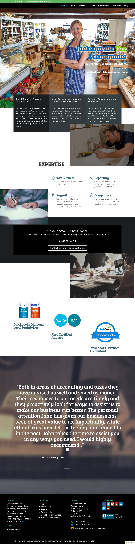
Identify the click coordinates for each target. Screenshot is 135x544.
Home (64, 6)
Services (81, 6)
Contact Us (103, 6)
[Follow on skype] (104, 508)
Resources (116, 6)
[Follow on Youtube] (108, 508)
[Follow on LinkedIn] (121, 504)
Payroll (61, 195)
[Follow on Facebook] (104, 504)
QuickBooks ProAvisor (51, 515)
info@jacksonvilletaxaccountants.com (90, 528)
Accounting (46, 506)
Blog (126, 6)
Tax (42, 504)
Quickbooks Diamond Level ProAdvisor (29, 326)
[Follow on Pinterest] (116, 504)
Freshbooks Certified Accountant (104, 349)
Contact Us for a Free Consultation (67, 247)
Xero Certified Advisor (61, 336)
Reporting (101, 178)
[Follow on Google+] (112, 504)
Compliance (102, 195)
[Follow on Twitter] (108, 504)
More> (21, 521)
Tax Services (65, 178)
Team (93, 6)
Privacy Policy (15, 529)
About (72, 6)
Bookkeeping (47, 512)
